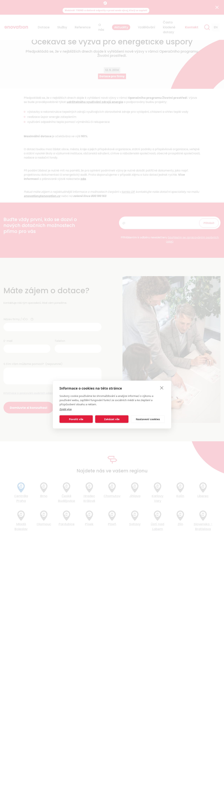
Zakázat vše (112, 419)
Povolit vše (76, 419)
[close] (161, 387)
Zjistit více (65, 409)
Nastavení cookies (148, 419)
